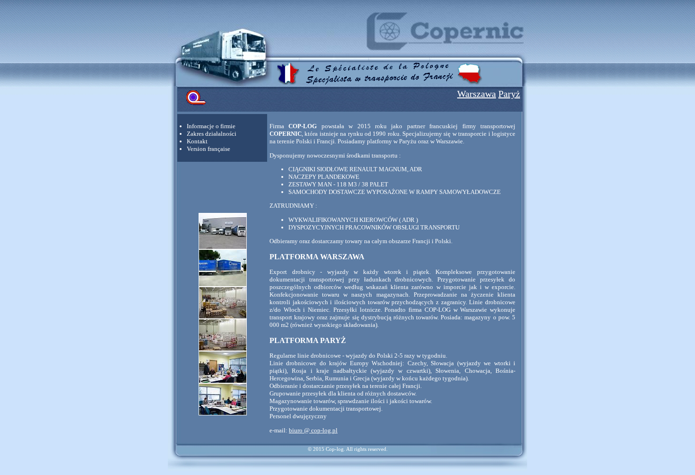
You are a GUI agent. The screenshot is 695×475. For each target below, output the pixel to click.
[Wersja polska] (470, 83)
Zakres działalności (211, 133)
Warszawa (476, 93)
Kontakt (197, 141)
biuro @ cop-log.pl (313, 430)
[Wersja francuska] (289, 83)
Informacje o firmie (211, 126)
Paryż (509, 93)
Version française (208, 148)
